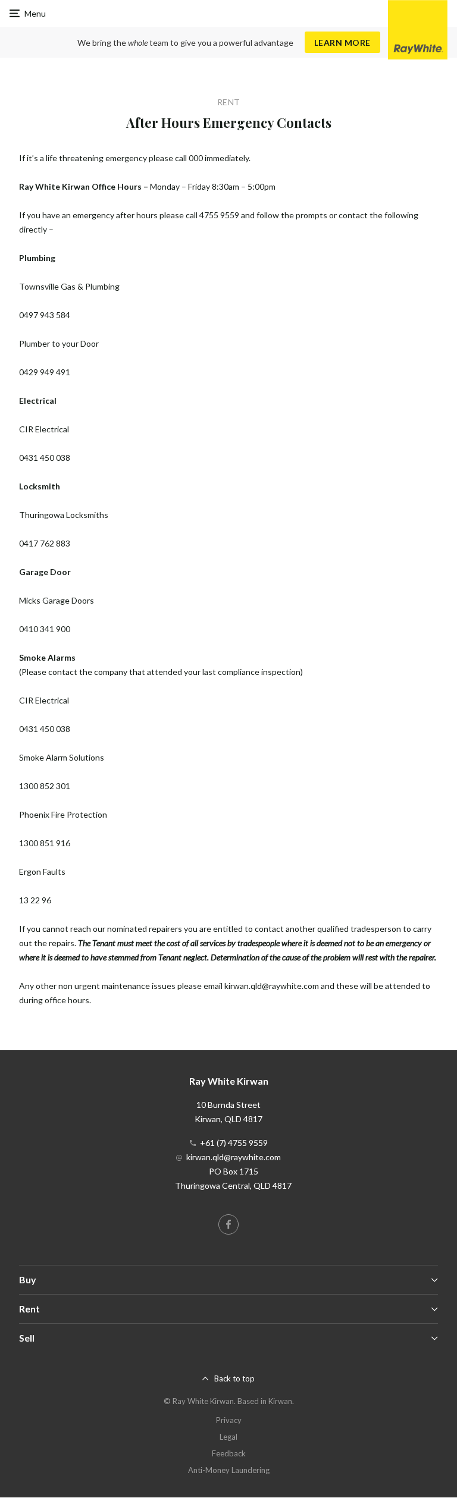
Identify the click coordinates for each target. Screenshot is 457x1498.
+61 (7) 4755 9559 (234, 1143)
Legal (228, 1437)
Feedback (229, 1453)
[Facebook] (228, 1224)
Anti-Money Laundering (229, 1470)
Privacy (229, 1420)
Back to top (234, 1378)
